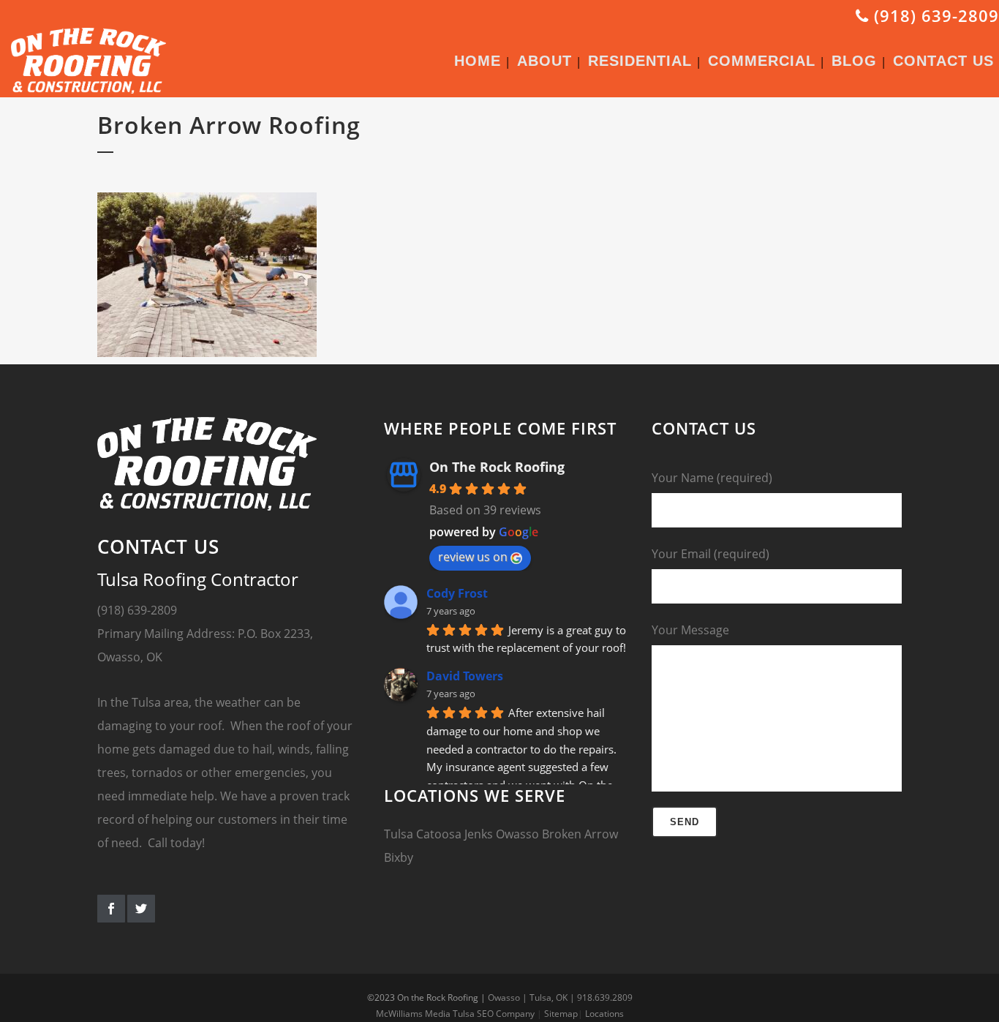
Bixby (398, 857)
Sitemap (561, 1013)
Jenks (478, 834)
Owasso (517, 834)
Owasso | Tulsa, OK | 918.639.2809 (560, 997)
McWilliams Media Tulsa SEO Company (455, 1013)
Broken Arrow (580, 834)
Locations (604, 1013)
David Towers (464, 676)
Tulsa (398, 834)
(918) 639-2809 (934, 15)
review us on (473, 557)
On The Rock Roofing (497, 467)
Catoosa (438, 834)
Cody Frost (457, 593)
